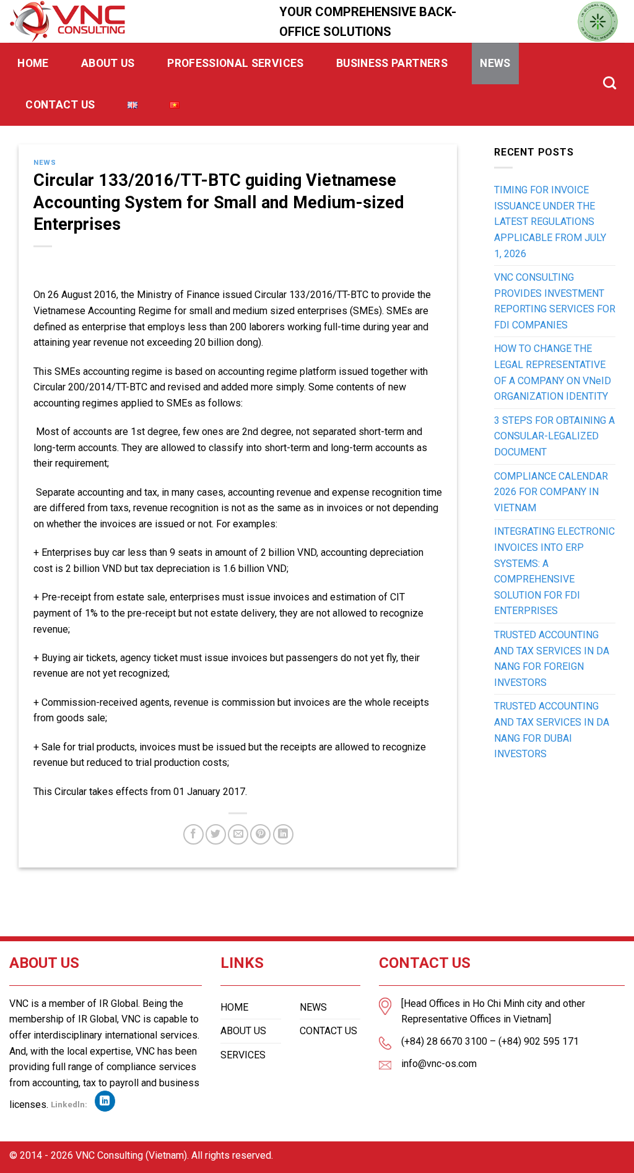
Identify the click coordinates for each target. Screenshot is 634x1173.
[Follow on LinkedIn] (105, 1101)
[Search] (610, 82)
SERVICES (243, 1055)
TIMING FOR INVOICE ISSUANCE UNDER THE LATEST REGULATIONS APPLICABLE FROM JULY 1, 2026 (550, 221)
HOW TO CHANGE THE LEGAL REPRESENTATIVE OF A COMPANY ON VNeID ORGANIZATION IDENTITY (552, 372)
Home (32, 63)
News (495, 63)
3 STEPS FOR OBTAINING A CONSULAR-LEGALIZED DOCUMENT (554, 436)
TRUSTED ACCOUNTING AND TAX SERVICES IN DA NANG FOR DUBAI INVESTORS (551, 730)
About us (108, 63)
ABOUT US (243, 1031)
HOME (234, 1007)
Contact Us (60, 105)
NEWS (313, 1007)
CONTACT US (328, 1031)
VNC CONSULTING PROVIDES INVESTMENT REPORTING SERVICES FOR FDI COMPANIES (554, 301)
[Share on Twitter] (216, 834)
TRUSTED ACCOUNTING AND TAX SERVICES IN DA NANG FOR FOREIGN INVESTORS (551, 658)
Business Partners (392, 63)
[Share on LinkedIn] (283, 834)
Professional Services (235, 63)
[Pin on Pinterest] (260, 834)
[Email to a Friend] (238, 834)
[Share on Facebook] (193, 834)
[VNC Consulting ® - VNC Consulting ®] (135, 21)
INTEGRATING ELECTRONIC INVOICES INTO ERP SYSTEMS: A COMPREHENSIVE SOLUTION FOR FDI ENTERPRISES (554, 571)
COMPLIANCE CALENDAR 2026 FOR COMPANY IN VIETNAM (551, 492)
